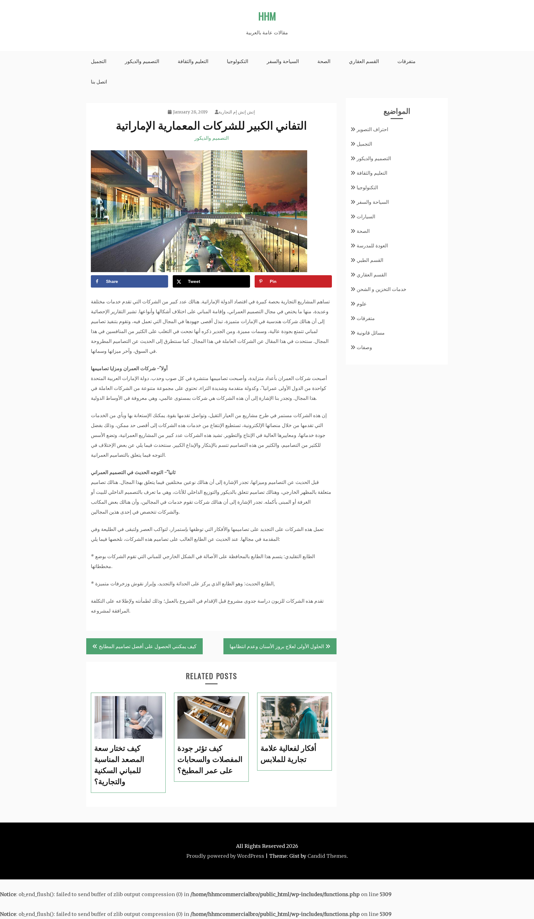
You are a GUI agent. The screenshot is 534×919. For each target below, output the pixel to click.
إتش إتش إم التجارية (236, 112)
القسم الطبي (370, 260)
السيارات (366, 216)
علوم (362, 304)
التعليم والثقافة (193, 61)
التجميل (98, 61)
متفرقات (406, 61)
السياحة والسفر (283, 61)
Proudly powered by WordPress (225, 856)
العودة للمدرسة (372, 245)
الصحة (323, 61)
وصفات (364, 347)
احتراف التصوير (372, 129)
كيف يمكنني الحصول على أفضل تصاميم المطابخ (148, 646)
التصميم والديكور (142, 61)
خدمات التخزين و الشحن (381, 289)
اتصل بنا (99, 82)
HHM (267, 16)
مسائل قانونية (371, 333)
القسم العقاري (364, 61)
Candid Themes (327, 856)
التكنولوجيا (237, 61)
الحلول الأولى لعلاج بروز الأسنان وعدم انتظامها (277, 646)
